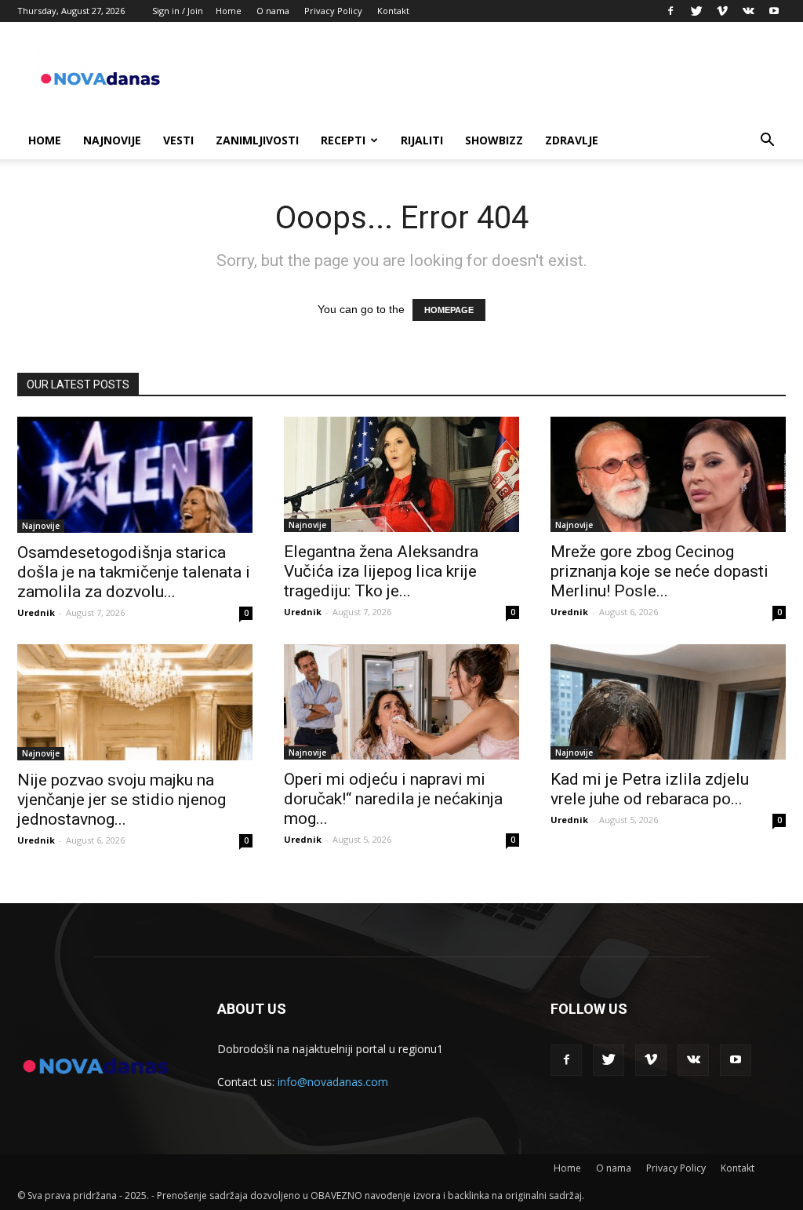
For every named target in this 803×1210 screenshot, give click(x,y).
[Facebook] (670, 11)
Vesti (178, 140)
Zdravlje (571, 140)
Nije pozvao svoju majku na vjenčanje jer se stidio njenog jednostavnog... (121, 800)
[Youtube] (774, 11)
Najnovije (112, 140)
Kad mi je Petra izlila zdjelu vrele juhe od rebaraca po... (649, 789)
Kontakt (393, 10)
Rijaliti (422, 140)
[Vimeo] (722, 11)
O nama (272, 10)
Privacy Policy (333, 10)
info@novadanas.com (333, 1081)
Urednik (36, 612)
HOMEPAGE (449, 310)
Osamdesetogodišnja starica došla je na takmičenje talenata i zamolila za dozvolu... (133, 572)
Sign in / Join (177, 10)
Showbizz (494, 140)
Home (229, 10)
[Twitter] (696, 11)
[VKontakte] (748, 11)
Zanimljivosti (257, 140)
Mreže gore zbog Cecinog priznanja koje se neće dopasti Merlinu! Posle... (659, 571)
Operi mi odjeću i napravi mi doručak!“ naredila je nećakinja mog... (393, 799)
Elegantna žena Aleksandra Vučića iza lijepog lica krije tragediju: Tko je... (381, 571)
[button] (767, 141)
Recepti (343, 140)
